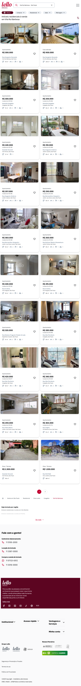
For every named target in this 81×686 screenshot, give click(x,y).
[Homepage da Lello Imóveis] (6, 649)
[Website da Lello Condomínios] (16, 649)
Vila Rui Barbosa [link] (58, 498)
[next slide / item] (36, 33)
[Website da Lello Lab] (28, 649)
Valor (46, 13)
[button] (7, 13)
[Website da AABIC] (58, 646)
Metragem (59, 13)
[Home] (3, 498)
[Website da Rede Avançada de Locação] (67, 646)
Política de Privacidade (9, 672)
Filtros (8, 13)
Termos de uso (6, 666)
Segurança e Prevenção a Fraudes (12, 661)
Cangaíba (46, 498)
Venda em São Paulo (13, 498)
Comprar (19, 13)
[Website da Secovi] (47, 646)
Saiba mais (6, 601)
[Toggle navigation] (77, 5)
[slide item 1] (17, 41)
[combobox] (35, 5)
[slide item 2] (18, 41)
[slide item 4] (21, 41)
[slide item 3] (20, 41)
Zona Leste (36, 498)
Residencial (33, 13)
